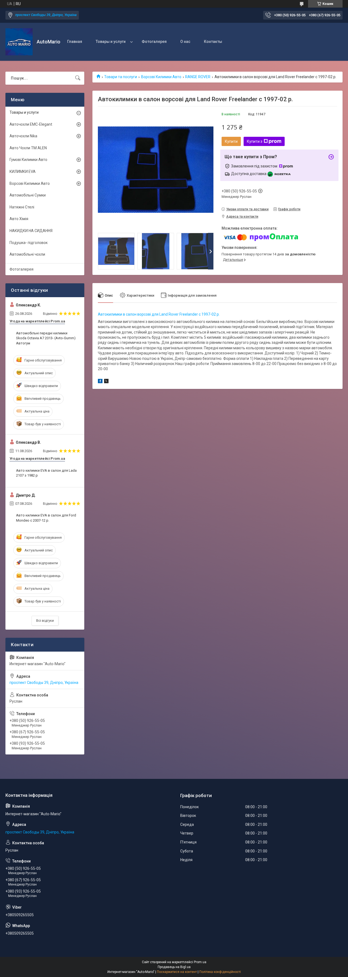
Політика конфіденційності (220, 972)
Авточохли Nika (23, 136)
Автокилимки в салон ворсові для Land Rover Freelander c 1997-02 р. (159, 314)
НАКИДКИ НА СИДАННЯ (31, 231)
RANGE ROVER (197, 77)
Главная (74, 41)
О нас (185, 41)
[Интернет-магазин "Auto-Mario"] (19, 41)
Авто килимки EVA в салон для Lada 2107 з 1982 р (46, 472)
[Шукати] (77, 78)
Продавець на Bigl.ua (174, 967)
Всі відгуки (45, 620)
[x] (106, 382)
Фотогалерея (154, 41)
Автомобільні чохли (27, 254)
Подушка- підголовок (29, 242)
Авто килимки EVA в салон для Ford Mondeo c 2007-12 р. (46, 517)
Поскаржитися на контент (177, 972)
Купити (231, 141)
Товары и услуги (111, 41)
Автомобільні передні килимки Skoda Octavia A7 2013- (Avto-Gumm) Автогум (46, 338)
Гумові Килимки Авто (28, 159)
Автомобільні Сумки (28, 195)
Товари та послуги (120, 77)
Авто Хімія (19, 219)
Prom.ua (200, 962)
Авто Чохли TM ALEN (28, 148)
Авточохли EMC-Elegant (31, 124)
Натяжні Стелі (22, 207)
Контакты (213, 41)
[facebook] (100, 382)
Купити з (254, 141)
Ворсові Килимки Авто (161, 77)
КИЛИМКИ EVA (23, 171)
